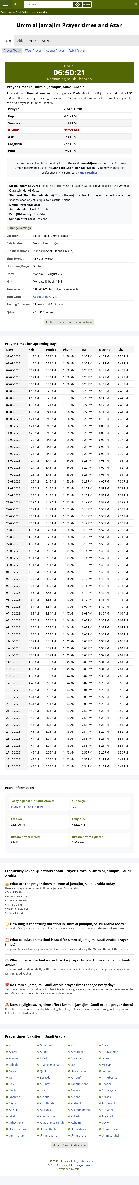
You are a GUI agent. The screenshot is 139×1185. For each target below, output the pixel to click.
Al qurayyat (109, 1090)
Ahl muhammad (81, 1110)
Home (18, 4)
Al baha (75, 1097)
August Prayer (55, 50)
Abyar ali (107, 1116)
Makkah (107, 1065)
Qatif (43, 1071)
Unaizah (14, 1090)
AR (135, 4)
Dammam (46, 1045)
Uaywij (106, 1122)
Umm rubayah (111, 1129)
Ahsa (105, 1045)
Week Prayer (33, 50)
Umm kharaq (79, 1129)
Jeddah (13, 1065)
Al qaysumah (110, 1052)
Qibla (20, 41)
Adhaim (76, 1122)
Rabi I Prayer (77, 50)
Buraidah (77, 1058)
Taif (11, 1077)
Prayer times (83, 1165)
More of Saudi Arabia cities (69, 1145)
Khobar (106, 1084)
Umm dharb (78, 1135)
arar (42, 1090)
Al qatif (44, 1097)
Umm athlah (48, 1129)
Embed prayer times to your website (69, 322)
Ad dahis (45, 1110)
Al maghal (108, 1110)
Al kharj (44, 1052)
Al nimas (14, 1058)
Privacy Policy (69, 1161)
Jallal (12, 1116)
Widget (46, 41)
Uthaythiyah (17, 1122)
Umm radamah (49, 1135)
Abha (12, 1045)
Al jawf (13, 1052)
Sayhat (13, 1103)
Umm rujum (17, 1135)
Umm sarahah (111, 1135)
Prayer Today (12, 50)
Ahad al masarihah (52, 1122)
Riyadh (44, 1058)
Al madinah (78, 1052)
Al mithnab (47, 1103)
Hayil (12, 1084)
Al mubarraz (109, 1077)
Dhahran (14, 1097)
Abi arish (76, 1116)
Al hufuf (76, 1077)
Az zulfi (13, 1110)
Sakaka (75, 1090)
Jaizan (105, 1058)
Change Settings (87, 172)
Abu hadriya (47, 1116)
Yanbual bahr (79, 1084)
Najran (13, 1071)
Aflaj (73, 1045)
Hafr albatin (78, 1071)
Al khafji (76, 1103)
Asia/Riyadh (40, 297)
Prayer (7, 41)
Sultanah (107, 1071)
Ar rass (106, 1097)
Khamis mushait (50, 1065)
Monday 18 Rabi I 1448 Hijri (28, 806)
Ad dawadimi (110, 1103)
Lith (73, 1065)
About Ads (87, 1161)
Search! (87, 4)
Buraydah (46, 1077)
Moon (32, 41)
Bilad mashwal (18, 1129)
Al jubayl (45, 1084)
